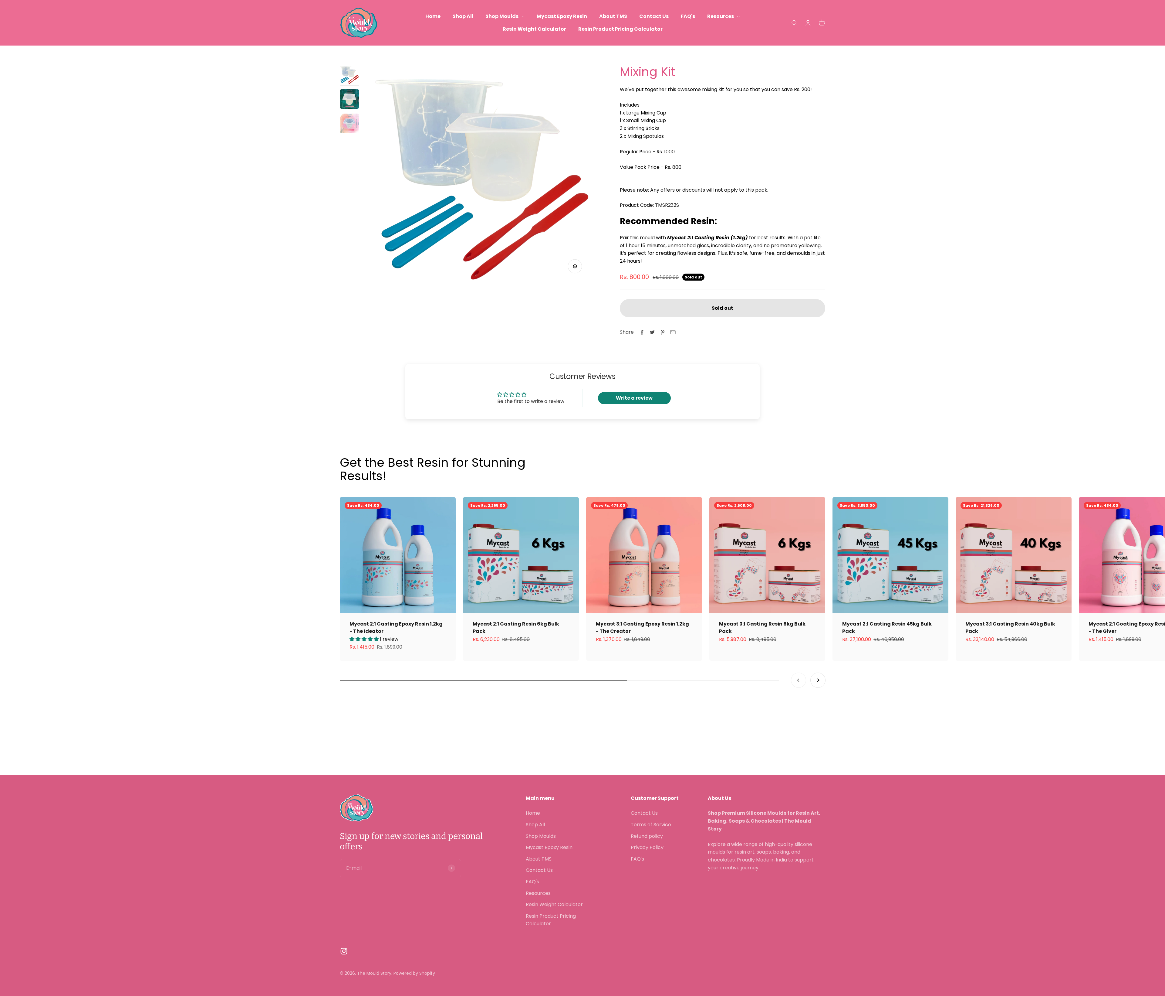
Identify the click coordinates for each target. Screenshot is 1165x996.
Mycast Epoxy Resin (562, 16)
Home (433, 16)
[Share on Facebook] (642, 332)
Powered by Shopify (414, 973)
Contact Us (654, 16)
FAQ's (688, 16)
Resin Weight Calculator (534, 29)
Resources (720, 16)
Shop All (463, 16)
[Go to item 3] (349, 124)
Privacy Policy (647, 847)
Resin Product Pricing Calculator (620, 29)
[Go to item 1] (349, 75)
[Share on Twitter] (652, 332)
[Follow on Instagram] (344, 951)
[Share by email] (673, 332)
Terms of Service (651, 824)
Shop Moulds (501, 16)
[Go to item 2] (349, 100)
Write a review (634, 397)
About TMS (613, 16)
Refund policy (647, 836)
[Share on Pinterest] (662, 332)
